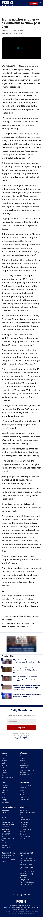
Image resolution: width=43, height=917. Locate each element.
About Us (24, 807)
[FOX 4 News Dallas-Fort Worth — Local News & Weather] (7, 3)
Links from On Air (25, 785)
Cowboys (5, 785)
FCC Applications (25, 829)
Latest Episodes (9, 807)
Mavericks (5, 790)
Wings (4, 797)
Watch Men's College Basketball (27, 874)
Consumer (5, 770)
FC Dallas (5, 795)
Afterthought (6, 832)
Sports (5, 782)
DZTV (3, 836)
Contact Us (23, 810)
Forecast (23, 756)
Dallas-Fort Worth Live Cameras (27, 771)
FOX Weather (24, 768)
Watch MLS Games (26, 884)
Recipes (22, 790)
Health (4, 775)
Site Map (23, 839)
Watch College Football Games (27, 861)
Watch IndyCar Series (27, 871)
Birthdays (23, 788)
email (29, 894)
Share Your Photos (26, 774)
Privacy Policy (23, 737)
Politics (22, 30)
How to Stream (25, 820)
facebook (14, 894)
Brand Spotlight (25, 836)
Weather (24, 753)
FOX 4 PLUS (24, 832)
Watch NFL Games (26, 858)
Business (4, 773)
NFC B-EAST (6, 834)
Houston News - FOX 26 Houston (8, 856)
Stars (3, 792)
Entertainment (24, 795)
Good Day (24, 782)
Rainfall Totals (24, 765)
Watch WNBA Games (27, 882)
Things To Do (24, 797)
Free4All (4, 817)
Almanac (23, 763)
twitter (17, 894)
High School (5, 802)
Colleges (4, 800)
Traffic (22, 792)
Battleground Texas (8, 824)
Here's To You (6, 845)
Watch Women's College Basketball (26, 879)
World (3, 763)
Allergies (22, 761)
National (4, 761)
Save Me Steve (25, 800)
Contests (23, 834)
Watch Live (33, 3)
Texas (4, 758)
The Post (5, 815)
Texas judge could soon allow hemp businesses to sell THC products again (26, 670)
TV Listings (23, 824)
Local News (5, 756)
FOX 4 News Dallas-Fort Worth (10, 30)
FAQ (21, 817)
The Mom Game (7, 843)
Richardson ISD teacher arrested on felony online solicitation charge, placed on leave (26, 688)
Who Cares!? (6, 829)
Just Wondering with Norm (8, 839)
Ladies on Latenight (8, 822)
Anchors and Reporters (27, 812)
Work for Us (24, 822)
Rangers (4, 788)
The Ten (4, 812)
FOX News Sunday (8, 777)
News (4, 753)
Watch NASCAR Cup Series (26, 868)
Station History (25, 815)
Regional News (8, 853)
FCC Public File (24, 827)
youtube (25, 894)
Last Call (4, 820)
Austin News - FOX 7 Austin (8, 861)
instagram (21, 894)
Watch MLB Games (26, 865)
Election (4, 765)
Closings (22, 758)
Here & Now (6, 848)
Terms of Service (23, 739)
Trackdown (5, 827)
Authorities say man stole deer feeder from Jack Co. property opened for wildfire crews (27, 679)
